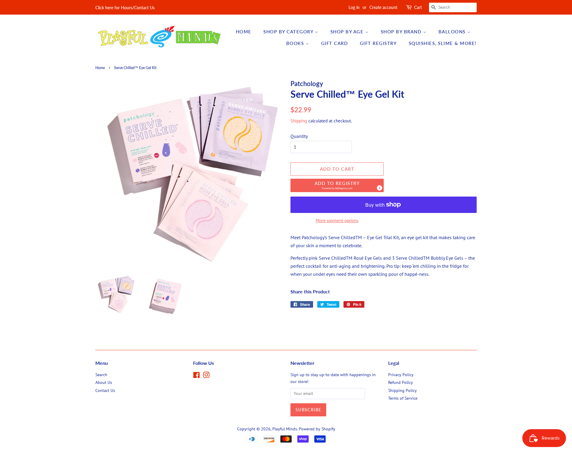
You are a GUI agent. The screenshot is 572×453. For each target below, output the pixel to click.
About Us (103, 382)
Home (243, 31)
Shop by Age (347, 31)
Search (101, 374)
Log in (354, 7)
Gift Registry (378, 43)
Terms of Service (402, 398)
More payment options (337, 220)
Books (296, 43)
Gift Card (334, 43)
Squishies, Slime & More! (443, 43)
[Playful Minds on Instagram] (206, 376)
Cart (418, 7)
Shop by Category (289, 31)
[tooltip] (379, 188)
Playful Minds (284, 429)
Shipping (298, 121)
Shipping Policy (402, 390)
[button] (337, 185)
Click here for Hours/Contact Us (125, 7)
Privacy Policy (401, 374)
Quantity (299, 136)
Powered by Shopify (317, 429)
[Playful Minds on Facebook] (196, 376)
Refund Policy (400, 382)
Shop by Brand (402, 31)
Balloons (453, 31)
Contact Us (105, 390)
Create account (383, 7)
